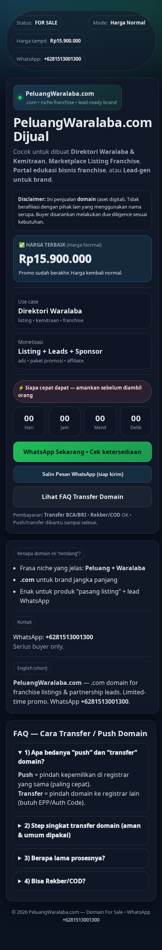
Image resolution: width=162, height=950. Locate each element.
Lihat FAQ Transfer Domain (83, 497)
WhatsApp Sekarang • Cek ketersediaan (82, 452)
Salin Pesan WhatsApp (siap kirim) (82, 474)
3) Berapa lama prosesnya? (64, 858)
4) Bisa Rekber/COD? (55, 881)
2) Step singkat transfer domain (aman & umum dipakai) (79, 830)
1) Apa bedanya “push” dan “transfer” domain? (77, 757)
